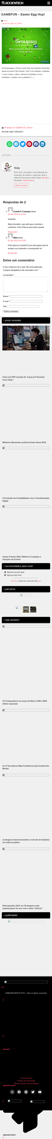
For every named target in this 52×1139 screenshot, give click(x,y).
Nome (6, 296)
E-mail (6, 301)
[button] (10, 144)
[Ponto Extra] (26, 609)
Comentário (8, 275)
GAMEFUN (20, 128)
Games (29, 128)
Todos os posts (21, 185)
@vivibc (45, 178)
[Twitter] (33, 1092)
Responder (12, 232)
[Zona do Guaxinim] (33, 609)
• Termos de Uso (26, 1078)
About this (14, 581)
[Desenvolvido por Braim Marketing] (37, 1102)
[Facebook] (19, 1092)
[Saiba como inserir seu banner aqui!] (19, 609)
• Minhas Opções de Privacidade (26, 1084)
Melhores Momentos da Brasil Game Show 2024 (24, 442)
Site (4, 306)
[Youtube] (39, 1092)
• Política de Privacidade (26, 1081)
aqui (39, 581)
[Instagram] (12, 1092)
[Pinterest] (26, 1092)
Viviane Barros (28, 180)
